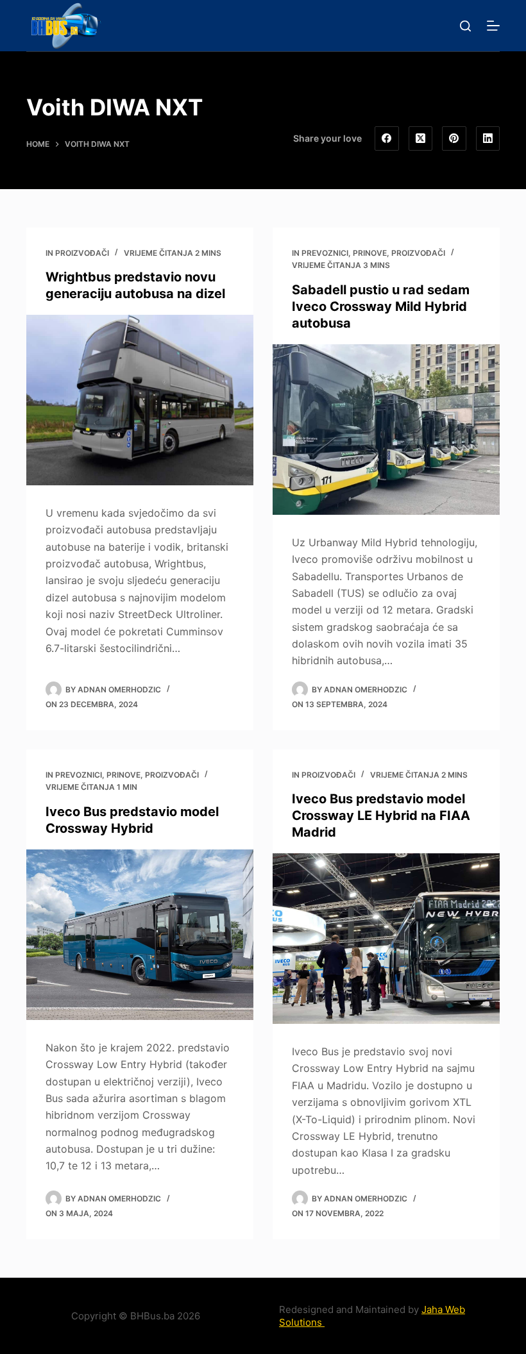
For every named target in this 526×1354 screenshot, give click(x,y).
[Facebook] (387, 138)
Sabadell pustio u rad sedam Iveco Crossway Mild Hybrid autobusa (381, 306)
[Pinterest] (454, 138)
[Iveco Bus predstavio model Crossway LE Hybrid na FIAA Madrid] (386, 938)
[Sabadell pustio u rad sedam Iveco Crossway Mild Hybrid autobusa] (386, 429)
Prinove (370, 253)
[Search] (465, 26)
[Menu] (493, 25)
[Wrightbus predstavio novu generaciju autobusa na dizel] (139, 400)
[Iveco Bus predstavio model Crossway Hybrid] (139, 934)
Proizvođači (82, 253)
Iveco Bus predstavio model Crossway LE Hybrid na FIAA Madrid (381, 815)
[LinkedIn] (488, 138)
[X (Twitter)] (421, 138)
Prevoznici (324, 253)
